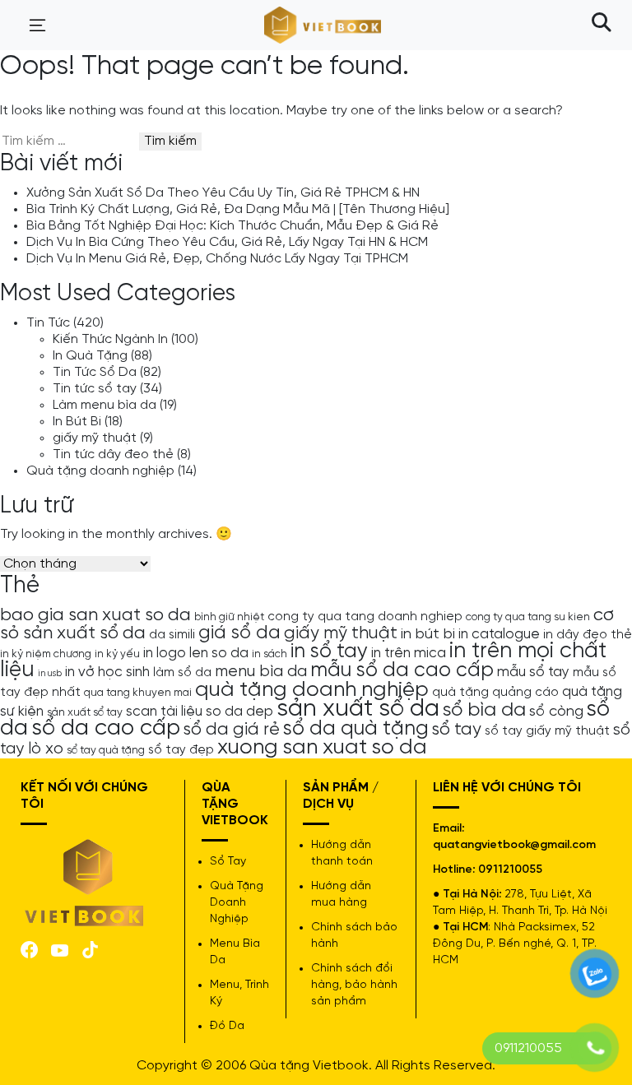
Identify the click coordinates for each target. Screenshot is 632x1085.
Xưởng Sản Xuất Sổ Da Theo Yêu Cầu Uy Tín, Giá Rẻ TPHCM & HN (223, 193)
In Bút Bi (77, 422)
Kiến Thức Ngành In (110, 339)
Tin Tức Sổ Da (95, 372)
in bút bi (428, 634)
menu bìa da (261, 671)
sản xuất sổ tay (85, 712)
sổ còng (556, 711)
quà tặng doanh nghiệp (312, 690)
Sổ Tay (228, 861)
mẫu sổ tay (533, 672)
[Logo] (85, 881)
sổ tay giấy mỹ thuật (547, 731)
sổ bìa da (484, 710)
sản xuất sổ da (357, 709)
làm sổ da (182, 672)
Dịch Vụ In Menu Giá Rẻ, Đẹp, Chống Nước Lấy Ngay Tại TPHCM (217, 259)
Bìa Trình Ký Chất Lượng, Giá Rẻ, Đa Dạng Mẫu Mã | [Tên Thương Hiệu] (237, 209)
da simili (172, 635)
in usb (50, 674)
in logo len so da (196, 653)
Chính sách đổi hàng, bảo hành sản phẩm (354, 985)
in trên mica (408, 653)
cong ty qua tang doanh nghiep (364, 617)
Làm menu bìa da (104, 405)
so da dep (239, 711)
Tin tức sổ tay (95, 389)
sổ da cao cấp (105, 728)
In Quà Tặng (90, 356)
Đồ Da (227, 1026)
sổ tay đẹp (181, 750)
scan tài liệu (164, 711)
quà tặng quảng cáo (495, 692)
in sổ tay (329, 651)
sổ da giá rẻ (232, 730)
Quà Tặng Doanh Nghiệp (236, 902)
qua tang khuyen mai (138, 692)
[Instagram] (90, 948)
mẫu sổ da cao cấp (402, 670)
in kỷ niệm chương (45, 654)
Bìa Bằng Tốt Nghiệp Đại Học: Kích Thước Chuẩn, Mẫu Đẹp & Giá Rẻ (232, 226)
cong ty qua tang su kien (528, 617)
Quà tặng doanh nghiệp (100, 471)
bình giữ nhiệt (229, 617)
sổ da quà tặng (356, 729)
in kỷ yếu (117, 654)
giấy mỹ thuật (95, 438)
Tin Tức (48, 323)
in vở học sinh (107, 672)
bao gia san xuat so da (95, 615)
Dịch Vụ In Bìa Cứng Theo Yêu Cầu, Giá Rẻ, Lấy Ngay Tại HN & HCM (227, 242)
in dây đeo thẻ (587, 635)
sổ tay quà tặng (106, 750)
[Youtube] (59, 949)
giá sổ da (239, 633)
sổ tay (456, 730)
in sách (269, 654)
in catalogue (499, 634)
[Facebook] (29, 948)
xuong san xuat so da (322, 747)
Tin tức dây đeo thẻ (113, 454)
